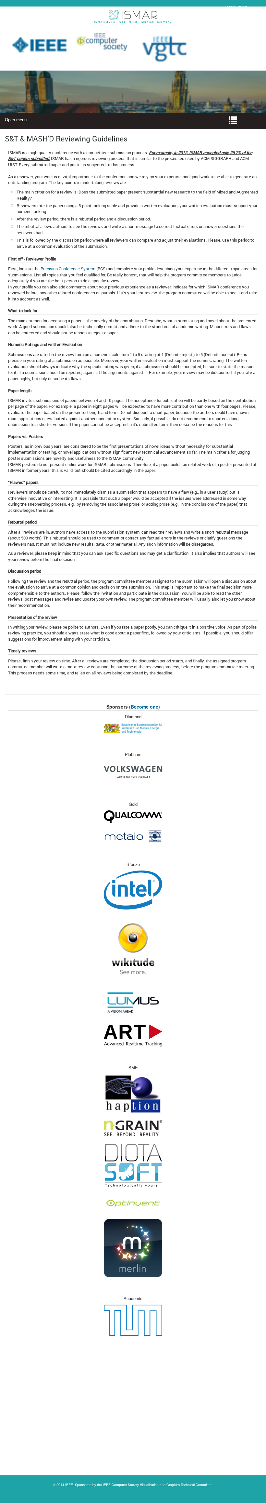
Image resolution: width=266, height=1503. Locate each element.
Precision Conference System (68, 269)
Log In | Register (237, 6)
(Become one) (144, 706)
